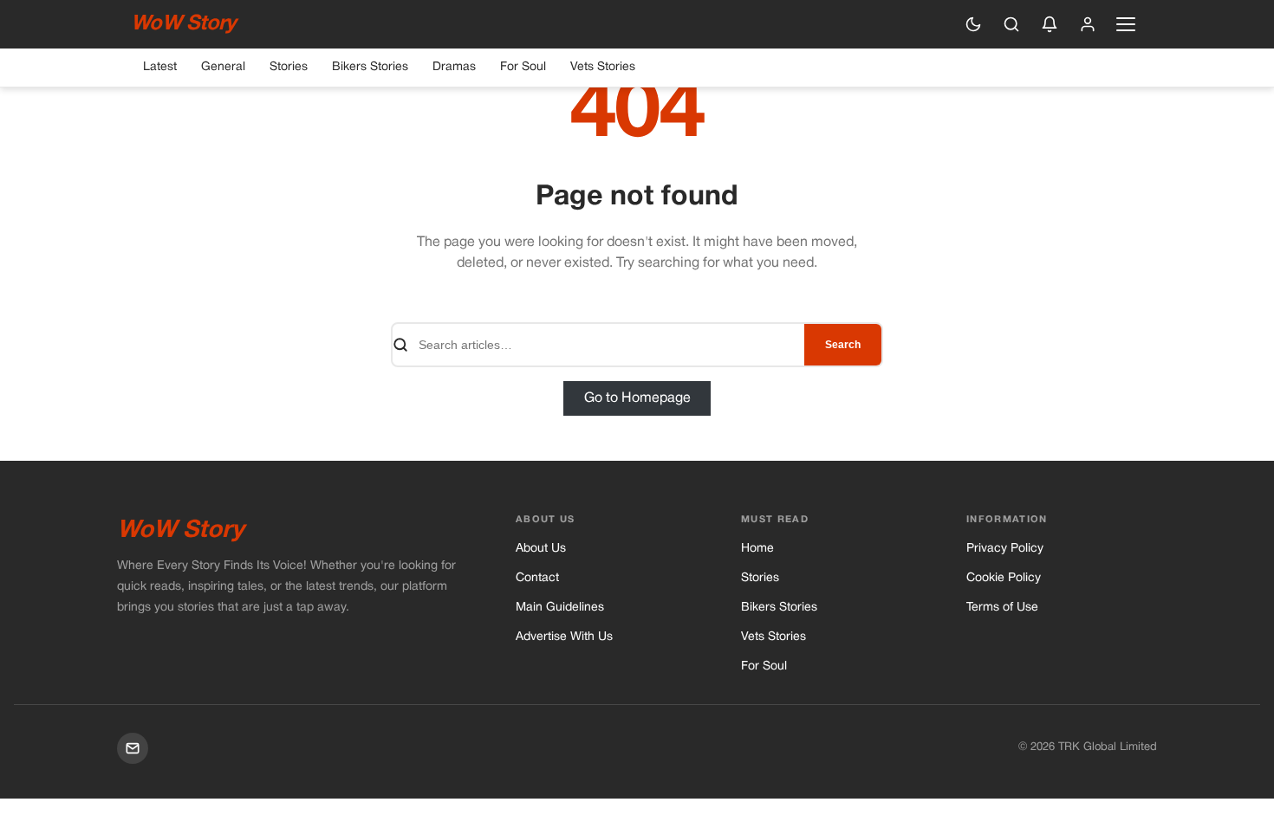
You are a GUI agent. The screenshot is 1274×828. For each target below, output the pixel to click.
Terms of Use (1002, 607)
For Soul (523, 67)
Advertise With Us (564, 637)
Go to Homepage (637, 398)
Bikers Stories (370, 67)
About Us (541, 548)
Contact (537, 578)
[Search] (1011, 24)
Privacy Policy (1004, 548)
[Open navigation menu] (1125, 24)
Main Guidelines (560, 607)
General (223, 67)
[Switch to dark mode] (973, 24)
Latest (160, 67)
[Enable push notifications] (1049, 24)
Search (843, 345)
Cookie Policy (1003, 578)
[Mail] (132, 748)
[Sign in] (1087, 24)
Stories (289, 67)
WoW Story (183, 24)
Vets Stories (602, 67)
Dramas (454, 67)
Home (757, 548)
